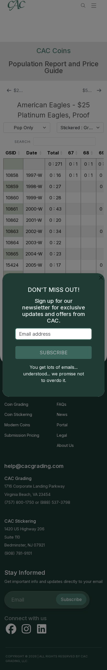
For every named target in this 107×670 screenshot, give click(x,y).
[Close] (101, 277)
